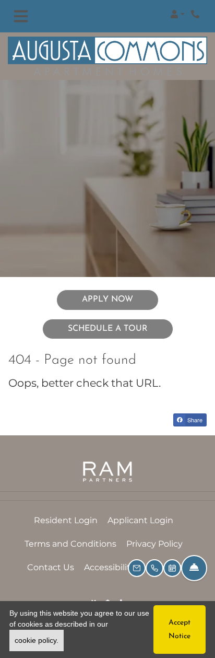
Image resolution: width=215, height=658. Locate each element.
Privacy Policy (154, 543)
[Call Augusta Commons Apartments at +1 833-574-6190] (196, 14)
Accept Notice (179, 629)
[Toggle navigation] (20, 16)
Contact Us (50, 567)
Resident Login (66, 520)
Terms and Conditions (70, 543)
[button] (177, 14)
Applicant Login (140, 520)
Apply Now (120, 299)
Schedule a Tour (108, 329)
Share (194, 419)
